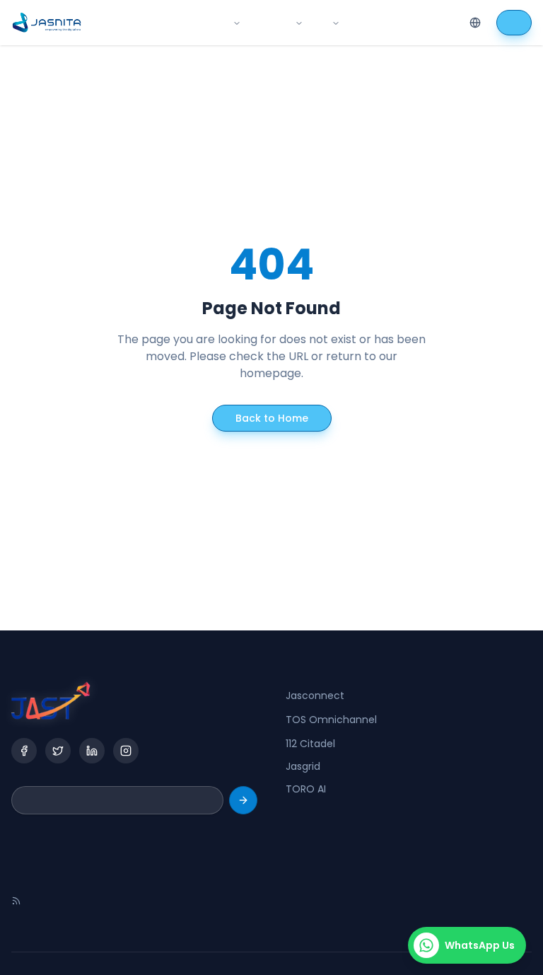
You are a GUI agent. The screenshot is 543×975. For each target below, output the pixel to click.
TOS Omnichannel (331, 719)
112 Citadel (310, 744)
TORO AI (306, 789)
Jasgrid (303, 766)
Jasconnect (315, 695)
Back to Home (271, 418)
